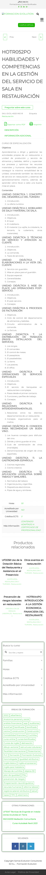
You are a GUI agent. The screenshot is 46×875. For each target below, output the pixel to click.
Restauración (8, 116)
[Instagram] (23, 846)
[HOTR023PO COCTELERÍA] (5, 37)
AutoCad (8, 727)
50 (22, 503)
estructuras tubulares (31, 747)
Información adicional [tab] (17, 135)
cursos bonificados (26, 739)
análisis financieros (12, 723)
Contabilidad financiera (15, 735)
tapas (6, 795)
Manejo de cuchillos (13, 771)
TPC (13, 795)
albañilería (16, 715)
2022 (6, 715)
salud (34, 791)
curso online (9, 739)
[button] (23, 660)
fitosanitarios (34, 751)
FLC (6, 755)
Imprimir (38, 124)
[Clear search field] (41, 652)
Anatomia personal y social (16, 719)
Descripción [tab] (11, 130)
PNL (24, 775)
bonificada (19, 727)
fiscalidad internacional (15, 751)
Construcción (33, 731)
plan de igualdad (12, 775)
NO (22, 510)
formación (15, 755)
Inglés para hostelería (14, 767)
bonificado (32, 727)
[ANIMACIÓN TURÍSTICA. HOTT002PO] (41, 37)
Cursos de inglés (11, 743)
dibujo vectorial (11, 747)
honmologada (10, 759)
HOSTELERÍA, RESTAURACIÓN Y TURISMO (11, 581)
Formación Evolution (32, 755)
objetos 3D (30, 771)
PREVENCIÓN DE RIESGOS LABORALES (10, 611)
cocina (7, 731)
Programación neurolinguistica (18, 783)
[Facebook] (15, 846)
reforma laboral (31, 787)
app (25, 723)
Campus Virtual (26, 25)
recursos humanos (12, 787)
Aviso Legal (10, 872)
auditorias (34, 723)
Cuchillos (32, 735)
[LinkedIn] (30, 846)
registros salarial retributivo (17, 791)
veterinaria (23, 795)
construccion (18, 731)
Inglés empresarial (27, 763)
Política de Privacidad (28, 872)
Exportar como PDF (16, 124)
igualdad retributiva (28, 759)
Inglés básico (10, 763)
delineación (26, 743)
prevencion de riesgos (14, 779)
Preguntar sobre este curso (17, 107)
